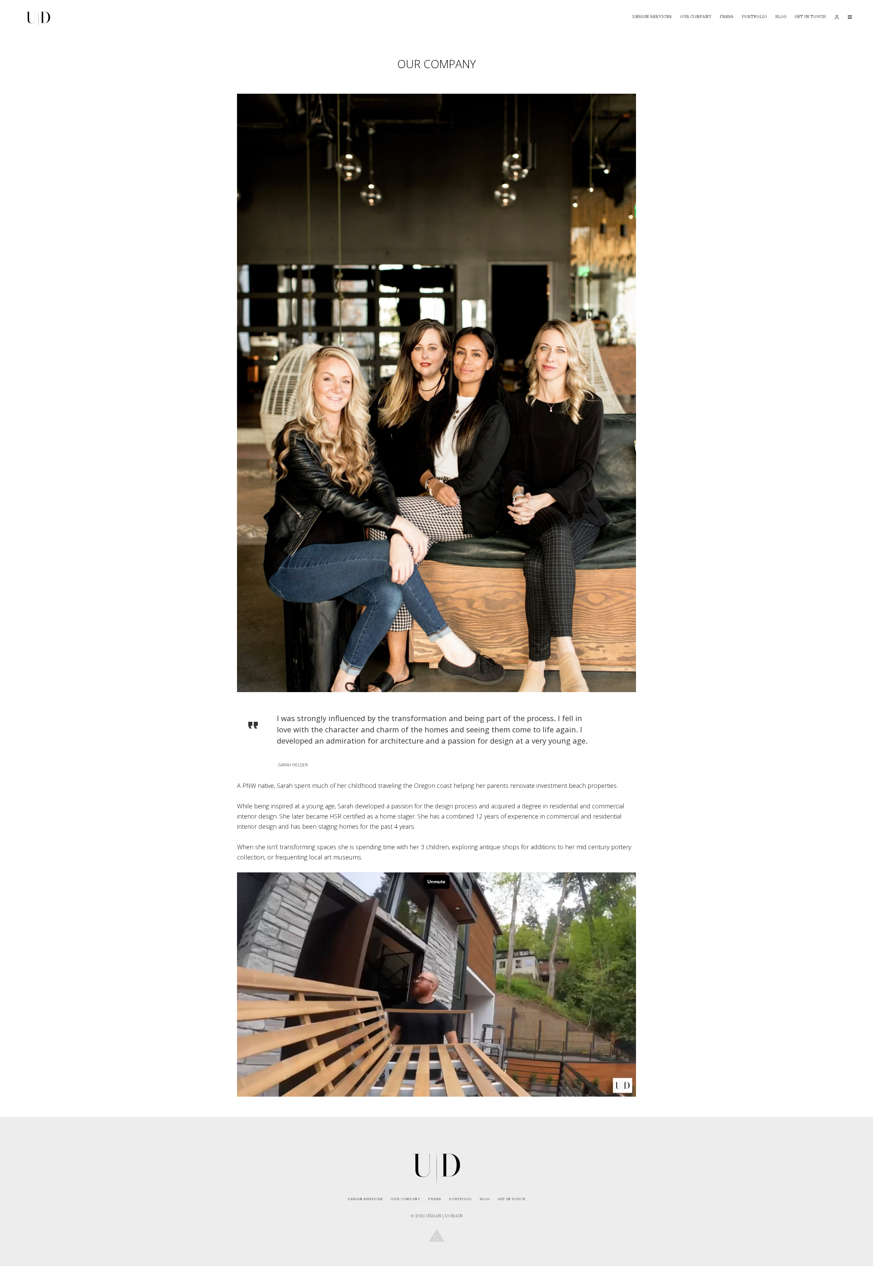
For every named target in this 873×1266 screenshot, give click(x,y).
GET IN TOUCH (810, 17)
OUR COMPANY (695, 17)
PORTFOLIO (754, 17)
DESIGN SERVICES (652, 17)
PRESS (727, 17)
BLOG (780, 17)
